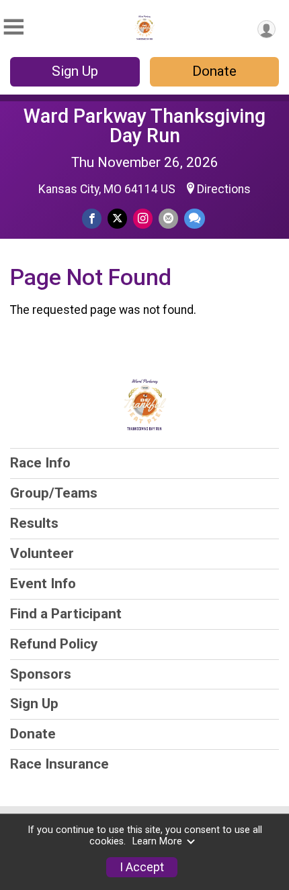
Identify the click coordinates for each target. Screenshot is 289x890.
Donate (214, 71)
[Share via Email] (168, 218)
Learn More (157, 841)
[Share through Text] (194, 218)
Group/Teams (53, 493)
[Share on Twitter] (117, 218)
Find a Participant (66, 614)
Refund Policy (53, 644)
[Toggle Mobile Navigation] (13, 27)
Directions (224, 189)
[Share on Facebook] (91, 218)
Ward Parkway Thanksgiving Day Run (144, 126)
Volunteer (42, 553)
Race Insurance (59, 764)
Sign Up (75, 71)
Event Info (43, 583)
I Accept (142, 867)
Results (34, 523)
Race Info (40, 463)
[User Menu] (266, 29)
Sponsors (40, 674)
